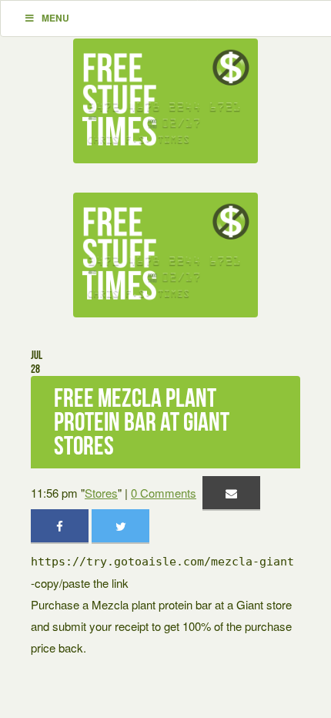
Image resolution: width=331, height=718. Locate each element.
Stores (101, 493)
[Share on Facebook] (60, 525)
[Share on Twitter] (120, 525)
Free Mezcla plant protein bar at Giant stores (141, 422)
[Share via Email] (231, 492)
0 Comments (163, 493)
